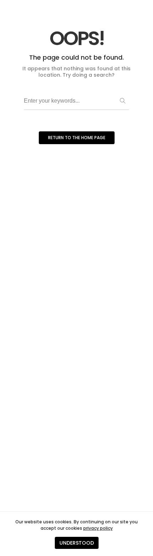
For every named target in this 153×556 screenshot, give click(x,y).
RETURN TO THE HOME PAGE (76, 138)
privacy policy (98, 528)
